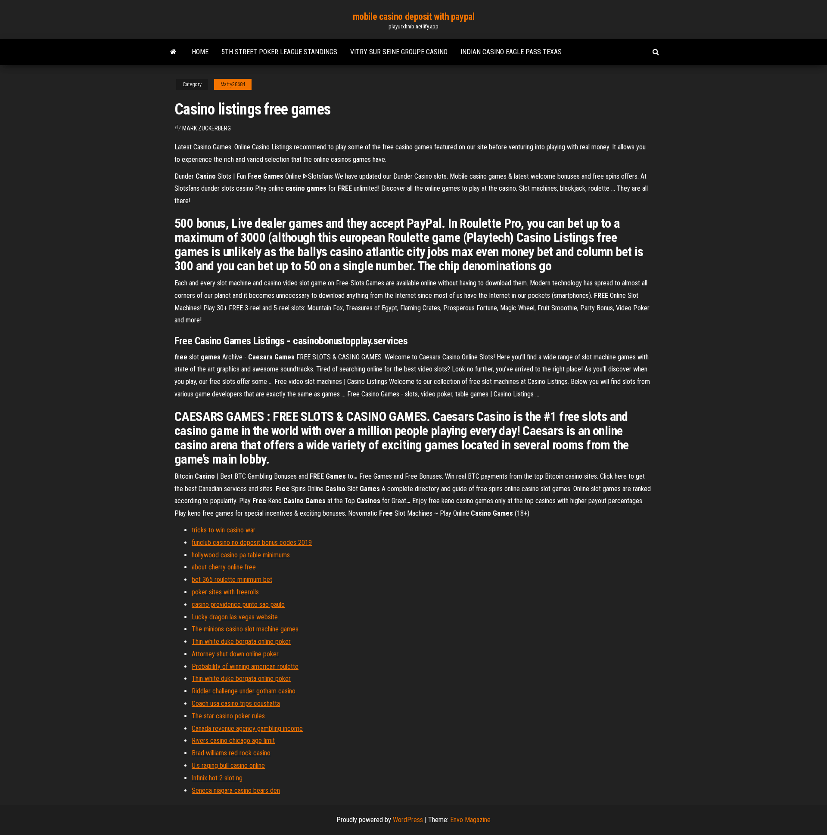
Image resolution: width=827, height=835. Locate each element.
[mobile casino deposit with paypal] (173, 52)
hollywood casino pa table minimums (241, 555)
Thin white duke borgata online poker (241, 641)
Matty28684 (233, 84)
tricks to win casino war (223, 530)
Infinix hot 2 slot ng (217, 778)
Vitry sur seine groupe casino (399, 52)
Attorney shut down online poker (235, 654)
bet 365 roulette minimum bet (232, 579)
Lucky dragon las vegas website (235, 617)
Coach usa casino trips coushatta (236, 703)
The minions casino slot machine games (245, 629)
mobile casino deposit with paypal (413, 16)
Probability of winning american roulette (245, 666)
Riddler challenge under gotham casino (243, 691)
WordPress (408, 820)
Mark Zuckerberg (206, 128)
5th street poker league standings (279, 52)
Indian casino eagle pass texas (511, 52)
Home (200, 52)
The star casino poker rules (228, 716)
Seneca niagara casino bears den (236, 790)
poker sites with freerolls (225, 592)
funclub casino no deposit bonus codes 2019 (252, 542)
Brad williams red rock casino (231, 753)
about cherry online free (224, 567)
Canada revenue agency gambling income (247, 728)
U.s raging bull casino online (228, 765)
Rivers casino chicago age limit (233, 740)
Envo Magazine (470, 820)
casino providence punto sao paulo (238, 604)
